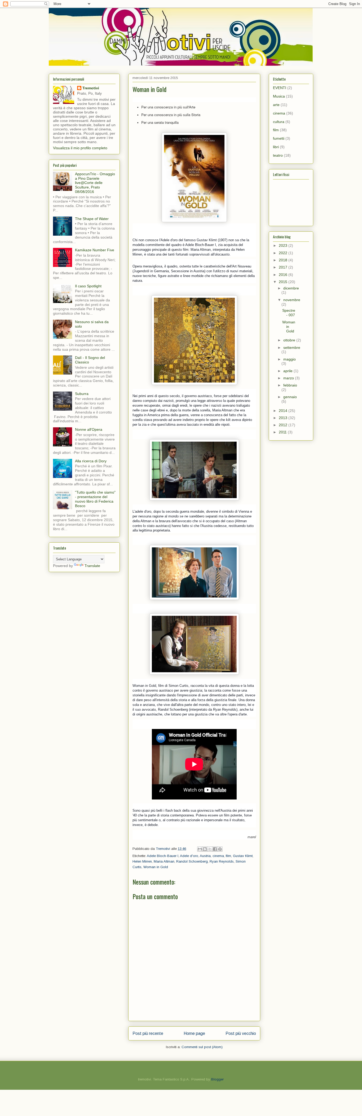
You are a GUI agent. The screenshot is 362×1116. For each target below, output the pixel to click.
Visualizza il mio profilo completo (80, 148)
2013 (283, 418)
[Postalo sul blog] (205, 849)
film (228, 856)
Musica (279, 96)
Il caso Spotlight (88, 286)
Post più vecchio (241, 1033)
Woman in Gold (155, 867)
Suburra (82, 394)
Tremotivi (90, 88)
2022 (283, 253)
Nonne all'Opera (88, 429)
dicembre (291, 288)
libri (276, 147)
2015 (283, 282)
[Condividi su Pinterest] (220, 849)
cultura (278, 122)
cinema (218, 856)
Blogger (217, 1079)
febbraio (290, 385)
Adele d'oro (189, 856)
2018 (283, 260)
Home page (194, 1033)
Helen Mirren (142, 861)
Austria (205, 856)
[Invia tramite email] (199, 849)
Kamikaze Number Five (94, 250)
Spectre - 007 (288, 312)
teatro (278, 155)
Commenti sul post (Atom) (202, 1047)
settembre (291, 347)
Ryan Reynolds (222, 861)
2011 (283, 432)
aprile (288, 371)
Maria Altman (164, 861)
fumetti (278, 138)
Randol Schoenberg (192, 861)
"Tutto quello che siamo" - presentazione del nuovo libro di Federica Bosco (95, 499)
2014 (283, 410)
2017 (283, 267)
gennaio (290, 397)
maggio (289, 359)
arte (276, 105)
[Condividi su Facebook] (215, 849)
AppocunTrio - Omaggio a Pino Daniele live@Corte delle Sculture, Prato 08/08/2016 (95, 183)
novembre (291, 300)
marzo (289, 378)
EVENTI (279, 88)
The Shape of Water (92, 219)
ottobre (289, 340)
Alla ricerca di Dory (91, 461)
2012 (283, 425)
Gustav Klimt (243, 856)
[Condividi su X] (210, 849)
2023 (283, 245)
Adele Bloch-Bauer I (162, 856)
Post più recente (148, 1033)
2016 (283, 275)
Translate (92, 566)
